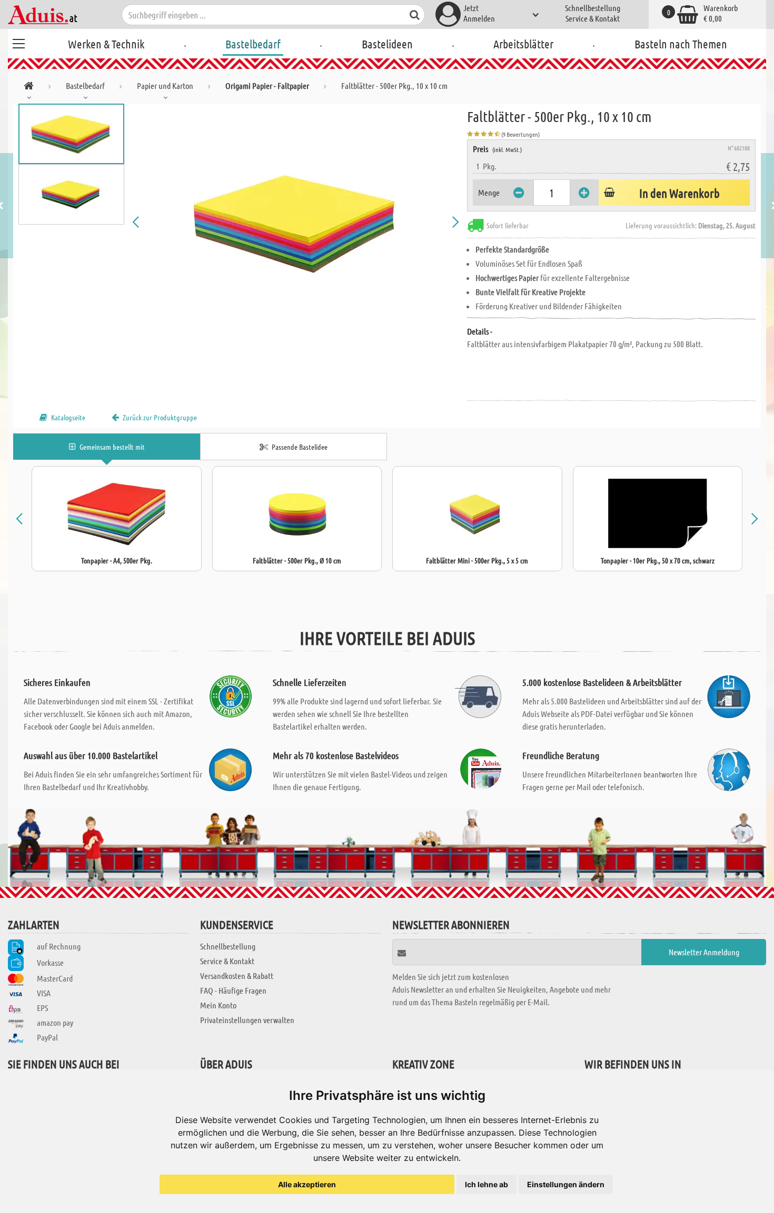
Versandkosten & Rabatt (236, 975)
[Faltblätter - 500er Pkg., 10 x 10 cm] (296, 222)
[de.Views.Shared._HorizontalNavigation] (28, 87)
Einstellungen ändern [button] (565, 1184)
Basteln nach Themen (680, 43)
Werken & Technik (106, 43)
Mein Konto (218, 1005)
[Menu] (18, 42)
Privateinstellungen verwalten (247, 1020)
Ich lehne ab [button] (486, 1184)
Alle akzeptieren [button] (307, 1184)
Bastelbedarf (253, 43)
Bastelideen (387, 43)
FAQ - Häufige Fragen (233, 990)
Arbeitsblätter (523, 43)
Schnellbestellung (592, 8)
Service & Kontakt (592, 18)
